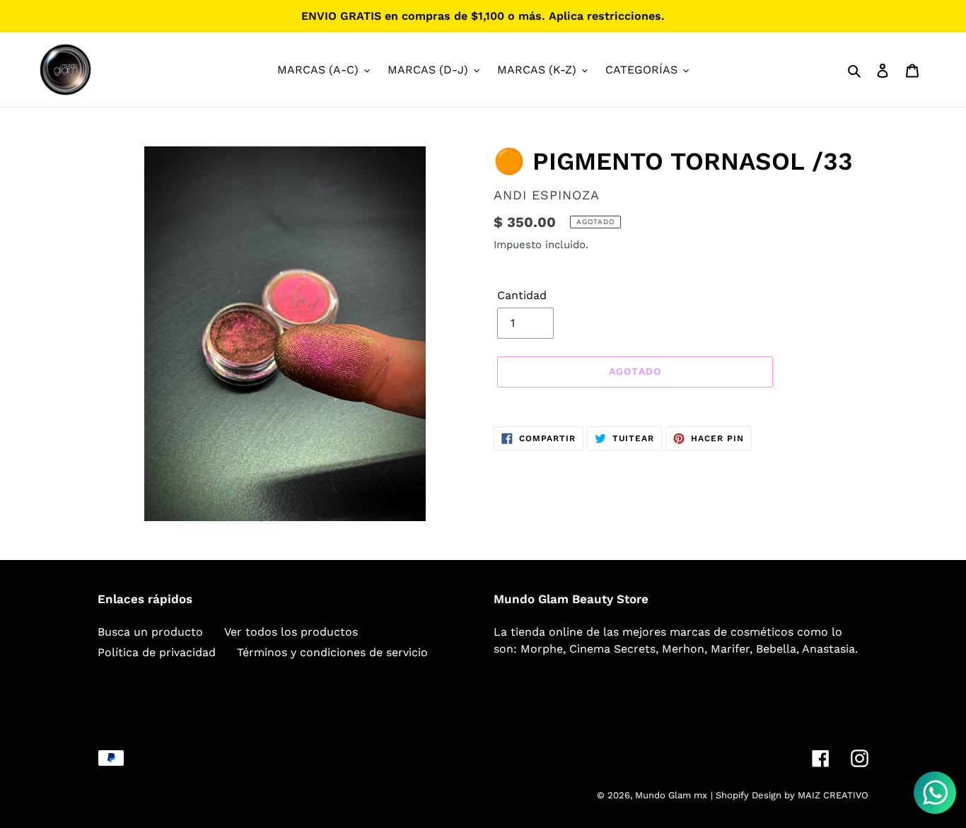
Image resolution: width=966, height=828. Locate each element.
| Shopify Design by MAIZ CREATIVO (789, 795)
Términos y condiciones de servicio (332, 652)
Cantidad (522, 295)
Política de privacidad (157, 652)
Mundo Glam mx (671, 795)
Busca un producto (150, 632)
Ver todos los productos (291, 632)
